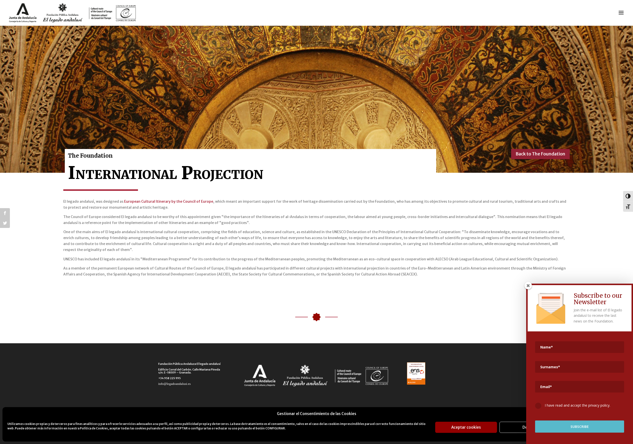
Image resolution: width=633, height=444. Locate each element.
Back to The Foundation (540, 154)
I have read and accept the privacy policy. (577, 405)
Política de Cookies (94, 428)
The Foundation (90, 155)
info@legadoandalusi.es (174, 384)
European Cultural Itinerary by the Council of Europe (168, 201)
